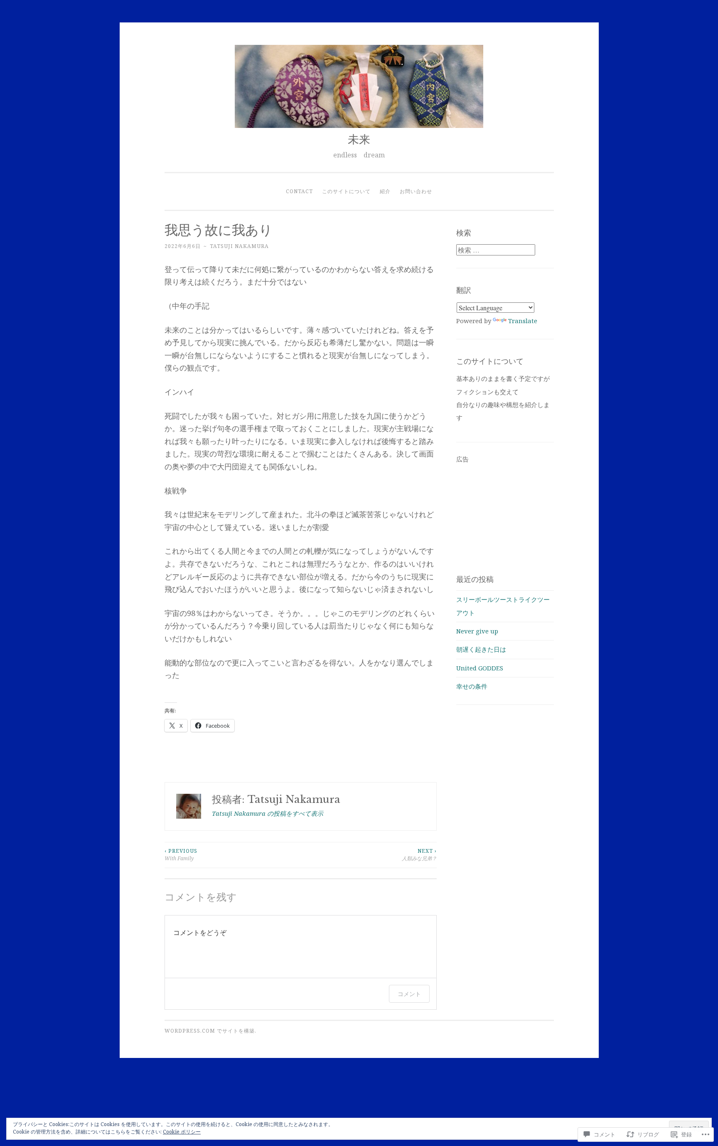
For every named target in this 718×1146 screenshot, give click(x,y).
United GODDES (479, 668)
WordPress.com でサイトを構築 (210, 1030)
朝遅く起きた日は (481, 649)
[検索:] (495, 250)
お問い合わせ (416, 191)
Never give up (477, 631)
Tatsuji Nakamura (239, 246)
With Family (181, 854)
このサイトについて (346, 191)
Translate (522, 321)
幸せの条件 (471, 686)
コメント (409, 993)
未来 (359, 139)
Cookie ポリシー (182, 1131)
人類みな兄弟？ (419, 854)
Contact (299, 191)
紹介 (385, 191)
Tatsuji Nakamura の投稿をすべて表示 (267, 813)
